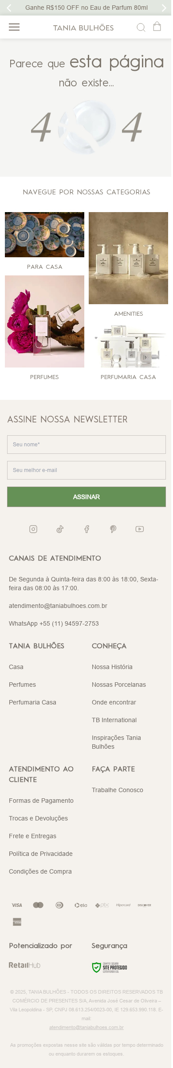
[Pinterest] (113, 529)
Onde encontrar (114, 702)
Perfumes (22, 684)
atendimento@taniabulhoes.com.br (58, 605)
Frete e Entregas (32, 836)
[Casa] (44, 234)
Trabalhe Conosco (117, 789)
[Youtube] (139, 529)
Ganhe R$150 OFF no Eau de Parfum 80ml (86, 7)
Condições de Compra (40, 871)
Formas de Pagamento (41, 800)
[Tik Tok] (60, 529)
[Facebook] (86, 529)
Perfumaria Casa (32, 702)
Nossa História (112, 666)
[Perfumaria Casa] (128, 345)
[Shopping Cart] (158, 27)
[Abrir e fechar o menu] (14, 27)
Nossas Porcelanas (119, 684)
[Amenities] (128, 258)
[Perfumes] (44, 321)
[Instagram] (33, 529)
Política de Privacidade (41, 853)
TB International (114, 720)
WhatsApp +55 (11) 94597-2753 (54, 623)
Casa (16, 666)
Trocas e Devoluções (38, 818)
